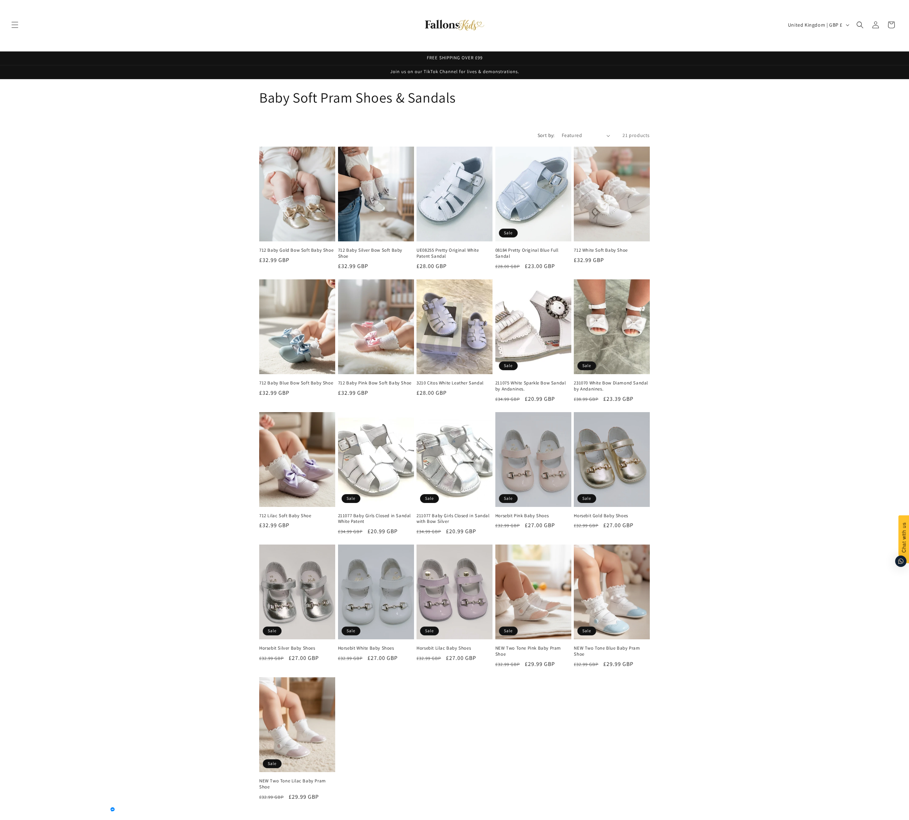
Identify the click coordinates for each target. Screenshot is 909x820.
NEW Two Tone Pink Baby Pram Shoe (528, 651)
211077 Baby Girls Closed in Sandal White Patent (374, 519)
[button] (15, 25)
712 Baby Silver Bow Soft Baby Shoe (370, 253)
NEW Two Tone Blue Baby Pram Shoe (607, 651)
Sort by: (546, 135)
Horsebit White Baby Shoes (366, 648)
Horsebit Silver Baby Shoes (287, 648)
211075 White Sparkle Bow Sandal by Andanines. (530, 386)
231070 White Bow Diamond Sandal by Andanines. (611, 386)
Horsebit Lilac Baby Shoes (444, 648)
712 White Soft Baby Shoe (600, 250)
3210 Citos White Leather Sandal (450, 383)
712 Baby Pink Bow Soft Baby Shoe (375, 383)
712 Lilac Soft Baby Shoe (285, 516)
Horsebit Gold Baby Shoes (601, 516)
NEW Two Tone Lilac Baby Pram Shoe (292, 784)
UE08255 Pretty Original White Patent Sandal (448, 253)
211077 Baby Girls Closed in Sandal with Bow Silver (453, 519)
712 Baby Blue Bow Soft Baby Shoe (296, 383)
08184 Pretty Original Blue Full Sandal (527, 253)
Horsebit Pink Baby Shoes (522, 516)
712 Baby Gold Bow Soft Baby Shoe (296, 250)
